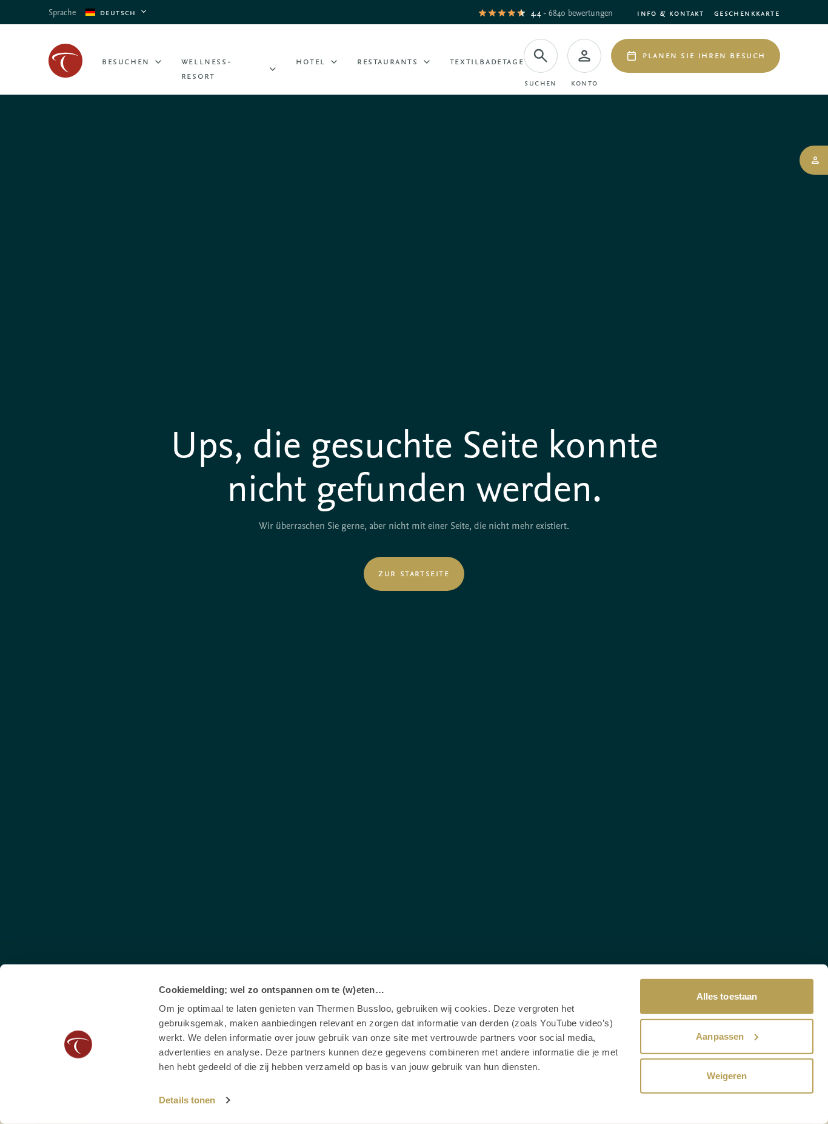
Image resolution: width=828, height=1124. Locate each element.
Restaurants (387, 60)
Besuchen (126, 60)
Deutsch (118, 12)
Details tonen (187, 1100)
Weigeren (727, 1076)
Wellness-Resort (206, 68)
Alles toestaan (726, 996)
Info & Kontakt (670, 12)
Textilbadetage (487, 60)
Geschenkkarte (747, 12)
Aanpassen (720, 1036)
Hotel (311, 60)
